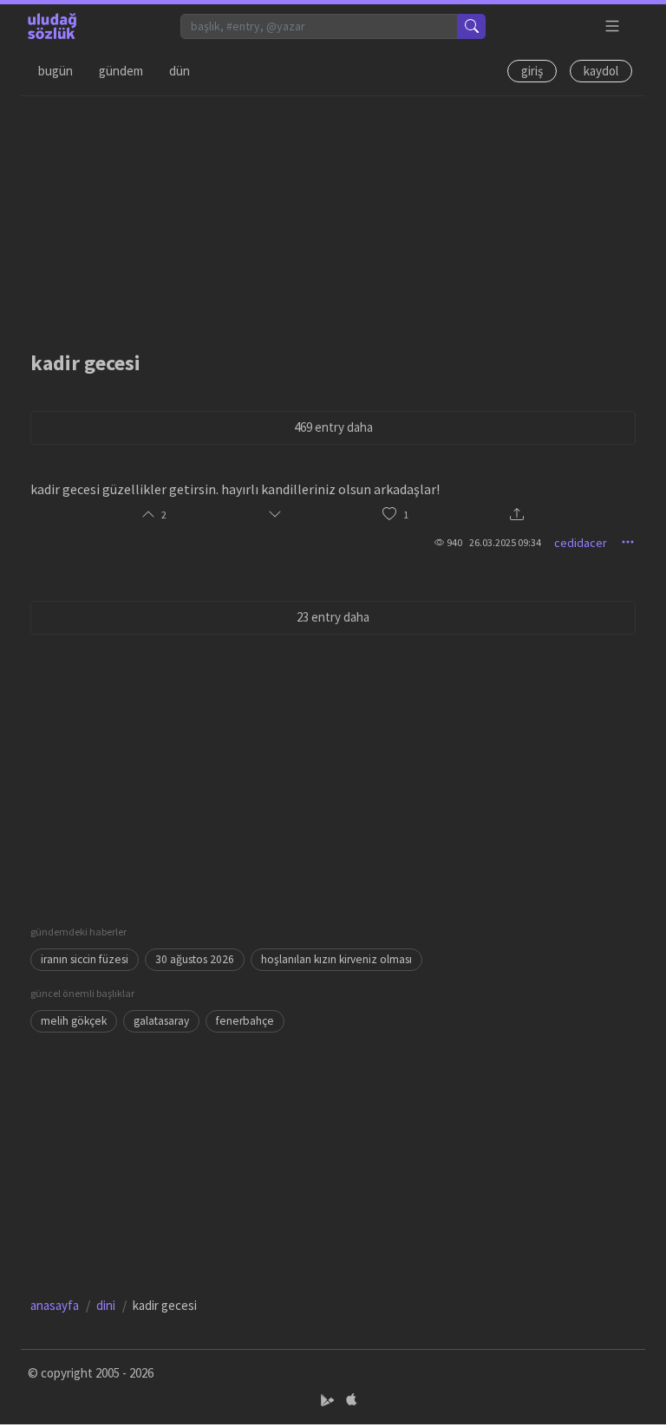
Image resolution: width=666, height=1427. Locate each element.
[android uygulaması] (329, 1399)
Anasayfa (54, 1305)
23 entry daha (333, 617)
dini (105, 1305)
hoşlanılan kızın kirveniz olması (336, 959)
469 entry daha (333, 427)
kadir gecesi (85, 362)
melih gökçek (74, 1020)
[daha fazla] (612, 26)
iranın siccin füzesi (84, 959)
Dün (179, 70)
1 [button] (405, 514)
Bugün (55, 70)
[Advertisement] (333, 217)
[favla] (389, 515)
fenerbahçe (245, 1020)
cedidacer (580, 543)
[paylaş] (517, 515)
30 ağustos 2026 (194, 959)
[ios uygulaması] (351, 1399)
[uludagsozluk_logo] (52, 26)
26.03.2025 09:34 (505, 542)
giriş (532, 70)
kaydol (601, 70)
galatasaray (161, 1020)
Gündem (121, 70)
